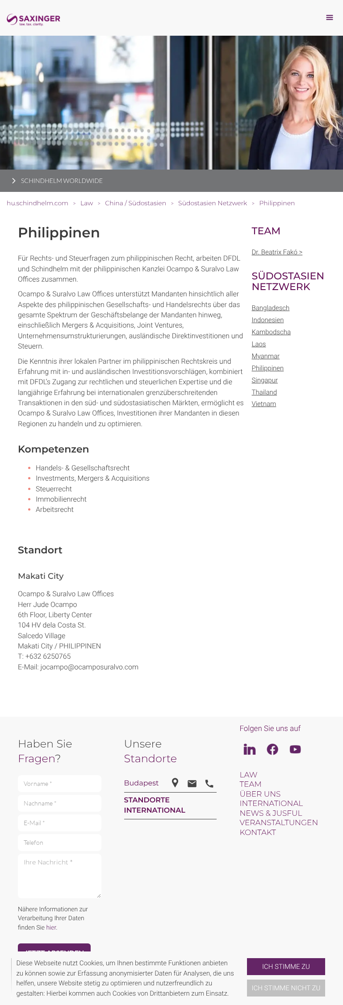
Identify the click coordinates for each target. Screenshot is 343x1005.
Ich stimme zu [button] (286, 967)
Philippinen (268, 368)
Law (248, 775)
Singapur (265, 380)
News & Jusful (270, 813)
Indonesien (268, 320)
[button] (243, 978)
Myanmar (266, 356)
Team (250, 784)
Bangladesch (271, 308)
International (271, 803)
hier (51, 927)
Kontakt (257, 832)
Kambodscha (271, 332)
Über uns (259, 794)
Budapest (141, 783)
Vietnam (264, 404)
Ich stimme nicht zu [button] (286, 988)
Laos (259, 344)
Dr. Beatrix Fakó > (277, 252)
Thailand (264, 392)
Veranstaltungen (278, 822)
